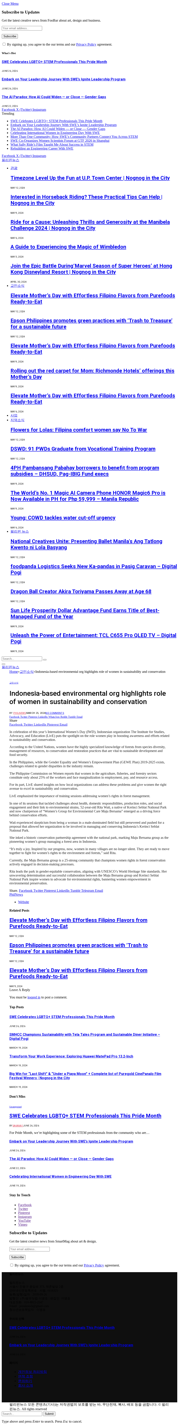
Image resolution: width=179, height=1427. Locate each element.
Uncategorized (15, 1107)
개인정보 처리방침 (32, 1372)
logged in (34, 997)
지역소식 (17, 420)
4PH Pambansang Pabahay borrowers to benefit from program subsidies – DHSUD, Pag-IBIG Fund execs (84, 471)
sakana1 (18, 1126)
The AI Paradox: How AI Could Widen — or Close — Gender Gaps (54, 97)
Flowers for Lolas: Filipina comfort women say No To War (78, 430)
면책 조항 (25, 1376)
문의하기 (25, 1381)
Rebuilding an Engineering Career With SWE (41, 148)
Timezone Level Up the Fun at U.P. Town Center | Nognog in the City (90, 178)
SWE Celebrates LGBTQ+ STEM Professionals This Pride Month (54, 62)
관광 (13, 168)
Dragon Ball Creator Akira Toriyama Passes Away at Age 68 (80, 591)
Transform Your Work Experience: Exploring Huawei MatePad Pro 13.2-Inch (71, 1056)
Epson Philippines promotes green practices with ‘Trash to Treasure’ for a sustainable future (78, 948)
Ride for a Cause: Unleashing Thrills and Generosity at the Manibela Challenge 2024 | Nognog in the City (90, 225)
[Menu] (3, 664)
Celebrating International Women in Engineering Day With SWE (55, 133)
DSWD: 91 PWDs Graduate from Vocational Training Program (82, 449)
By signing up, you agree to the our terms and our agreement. (59, 44)
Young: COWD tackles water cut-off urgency (62, 518)
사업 (13, 415)
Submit (49, 1413)
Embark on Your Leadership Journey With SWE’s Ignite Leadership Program (64, 79)
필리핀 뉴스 (19, 531)
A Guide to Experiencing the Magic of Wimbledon (68, 247)
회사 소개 (25, 1385)
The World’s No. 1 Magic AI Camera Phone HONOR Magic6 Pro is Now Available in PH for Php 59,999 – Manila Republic (87, 496)
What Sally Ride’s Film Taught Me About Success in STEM (51, 144)
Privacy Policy (86, 44)
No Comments (54, 713)
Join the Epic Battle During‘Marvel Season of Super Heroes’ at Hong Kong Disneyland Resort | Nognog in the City (91, 269)
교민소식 (17, 285)
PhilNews (19, 713)
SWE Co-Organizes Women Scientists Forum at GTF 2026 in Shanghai (59, 140)
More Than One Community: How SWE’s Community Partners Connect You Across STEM (74, 136)
